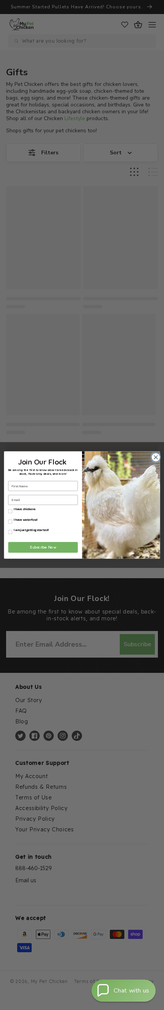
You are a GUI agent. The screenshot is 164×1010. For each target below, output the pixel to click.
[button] (124, 991)
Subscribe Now (43, 547)
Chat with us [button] (132, 990)
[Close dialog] (154, 457)
